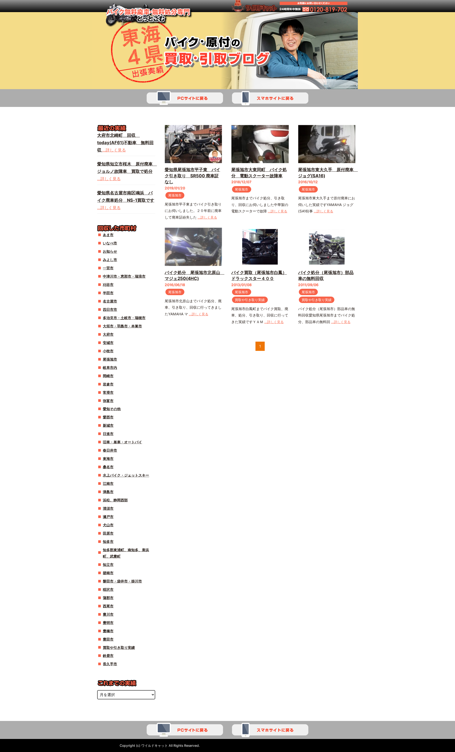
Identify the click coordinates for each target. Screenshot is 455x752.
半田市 (108, 293)
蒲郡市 (108, 598)
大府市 (108, 334)
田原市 (108, 533)
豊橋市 (108, 631)
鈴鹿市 (108, 655)
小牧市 (108, 351)
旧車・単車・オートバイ (122, 442)
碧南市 (108, 573)
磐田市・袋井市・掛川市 (122, 581)
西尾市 (108, 606)
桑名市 (108, 467)
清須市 (108, 508)
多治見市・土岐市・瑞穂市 (124, 318)
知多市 (108, 541)
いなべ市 (110, 243)
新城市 (108, 425)
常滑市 (108, 392)
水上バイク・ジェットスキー (126, 475)
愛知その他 (112, 409)
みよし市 (110, 259)
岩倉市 (108, 384)
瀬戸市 (108, 516)
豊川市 (108, 614)
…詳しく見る (207, 217)
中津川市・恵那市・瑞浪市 (124, 276)
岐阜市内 (110, 367)
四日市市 (110, 309)
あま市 (108, 235)
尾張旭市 (175, 195)
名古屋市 (110, 301)
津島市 (108, 492)
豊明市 (108, 622)
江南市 (108, 483)
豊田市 (108, 639)
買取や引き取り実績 (250, 300)
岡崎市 (108, 376)
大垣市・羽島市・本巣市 (122, 326)
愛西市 (108, 417)
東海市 (108, 458)
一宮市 (108, 268)
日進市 (108, 433)
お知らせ (110, 251)
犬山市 (108, 525)
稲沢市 (108, 589)
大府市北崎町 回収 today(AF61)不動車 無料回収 (125, 142)
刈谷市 (108, 284)
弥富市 (108, 401)
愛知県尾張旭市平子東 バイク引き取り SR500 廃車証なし (192, 175)
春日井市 (110, 450)
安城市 (108, 342)
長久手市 (110, 664)
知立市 (108, 564)
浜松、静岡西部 (115, 500)
